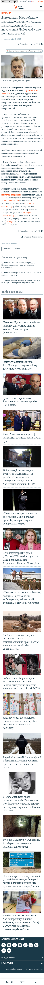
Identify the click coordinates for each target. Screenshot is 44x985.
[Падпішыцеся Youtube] (20, 945)
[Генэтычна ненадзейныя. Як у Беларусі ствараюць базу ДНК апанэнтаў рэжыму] (22, 348)
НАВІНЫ (9, 982)
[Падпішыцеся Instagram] (36, 945)
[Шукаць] (35, 982)
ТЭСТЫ (23, 982)
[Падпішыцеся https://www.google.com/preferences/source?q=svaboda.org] (3, 945)
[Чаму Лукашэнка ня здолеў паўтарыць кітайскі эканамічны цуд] (22, 420)
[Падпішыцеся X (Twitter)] (14, 945)
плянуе (10, 221)
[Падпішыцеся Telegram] (3, 950)
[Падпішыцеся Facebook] (9, 945)
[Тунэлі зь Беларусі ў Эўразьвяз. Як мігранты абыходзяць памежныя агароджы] (22, 826)
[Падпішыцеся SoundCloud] (31, 945)
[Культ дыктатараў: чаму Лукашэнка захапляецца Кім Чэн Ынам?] (22, 384)
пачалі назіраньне (10, 201)
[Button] (23, 44)
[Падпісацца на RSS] (9, 950)
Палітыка (6, 13)
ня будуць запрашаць (11, 195)
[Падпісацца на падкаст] (25, 945)
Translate (38, 2)
